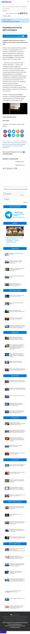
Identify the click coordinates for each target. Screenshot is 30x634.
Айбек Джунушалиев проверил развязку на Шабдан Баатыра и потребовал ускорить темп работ (16, 338)
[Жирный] (3, 168)
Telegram (27, 13)
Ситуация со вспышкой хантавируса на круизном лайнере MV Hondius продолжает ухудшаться (17, 564)
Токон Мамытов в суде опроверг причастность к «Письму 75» (16, 318)
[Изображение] (11, 168)
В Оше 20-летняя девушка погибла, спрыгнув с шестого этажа (17, 296)
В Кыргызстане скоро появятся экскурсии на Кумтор (16, 446)
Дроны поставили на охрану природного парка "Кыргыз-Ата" (16, 362)
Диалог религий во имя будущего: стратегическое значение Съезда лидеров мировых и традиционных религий (17, 355)
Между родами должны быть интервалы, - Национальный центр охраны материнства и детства (17, 557)
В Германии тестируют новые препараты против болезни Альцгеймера (16, 572)
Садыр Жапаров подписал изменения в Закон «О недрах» (17, 453)
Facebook (21, 13)
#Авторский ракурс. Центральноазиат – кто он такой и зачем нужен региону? (18, 537)
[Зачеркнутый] (9, 168)
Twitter (19, 13)
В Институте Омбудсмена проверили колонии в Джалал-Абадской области (17, 369)
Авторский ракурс (11, 6)
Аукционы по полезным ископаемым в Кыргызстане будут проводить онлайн (17, 389)
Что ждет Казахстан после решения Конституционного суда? (17, 473)
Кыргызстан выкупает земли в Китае (17, 395)
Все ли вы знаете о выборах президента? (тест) (15, 591)
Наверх (25, 202)
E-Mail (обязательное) (20, 165)
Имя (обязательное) (19, 161)
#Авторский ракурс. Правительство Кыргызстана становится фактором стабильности (17, 507)
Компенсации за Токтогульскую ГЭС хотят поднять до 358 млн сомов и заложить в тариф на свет (17, 411)
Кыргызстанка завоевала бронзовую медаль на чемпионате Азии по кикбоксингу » (14, 146)
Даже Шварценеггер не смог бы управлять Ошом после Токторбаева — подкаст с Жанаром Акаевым (14, 240)
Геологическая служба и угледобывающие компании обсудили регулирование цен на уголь (17, 423)
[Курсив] (5, 168)
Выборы (4, 6)
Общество (9, 19)
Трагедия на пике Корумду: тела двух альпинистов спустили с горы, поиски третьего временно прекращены (17, 326)
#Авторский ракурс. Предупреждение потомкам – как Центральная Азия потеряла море (17, 522)
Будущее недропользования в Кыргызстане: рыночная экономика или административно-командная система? (17, 439)
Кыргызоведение (22, 6)
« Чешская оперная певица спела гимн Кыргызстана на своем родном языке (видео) (15, 142)
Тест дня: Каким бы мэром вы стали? (17, 598)
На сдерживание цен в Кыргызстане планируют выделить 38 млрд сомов (17, 381)
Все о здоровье (6, 8)
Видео (16, 6)
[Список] (14, 168)
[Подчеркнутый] (7, 168)
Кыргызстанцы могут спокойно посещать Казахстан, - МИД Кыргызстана (16, 262)
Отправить (7, 199)
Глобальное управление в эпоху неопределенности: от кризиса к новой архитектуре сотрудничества (17, 488)
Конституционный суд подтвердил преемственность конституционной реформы (17, 480)
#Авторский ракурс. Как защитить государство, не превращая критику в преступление (17, 530)
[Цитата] (12, 168)
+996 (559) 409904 (7, 154)
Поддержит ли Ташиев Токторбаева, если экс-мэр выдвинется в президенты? (17, 269)
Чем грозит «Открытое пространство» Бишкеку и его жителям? (17, 495)
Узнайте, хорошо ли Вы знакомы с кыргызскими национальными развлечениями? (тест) (17, 607)
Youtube (23, 13)
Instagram (25, 13)
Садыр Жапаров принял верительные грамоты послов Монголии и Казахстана (16, 284)
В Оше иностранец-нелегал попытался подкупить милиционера (17, 311)
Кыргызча (4, 10)
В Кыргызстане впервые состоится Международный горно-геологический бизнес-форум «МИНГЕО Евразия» (17, 431)
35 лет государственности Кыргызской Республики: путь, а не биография (18, 465)
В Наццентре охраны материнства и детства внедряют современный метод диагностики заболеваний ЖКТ (17, 580)
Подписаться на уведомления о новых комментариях (15, 189)
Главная (4, 19)
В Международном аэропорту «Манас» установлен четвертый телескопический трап (16, 404)
